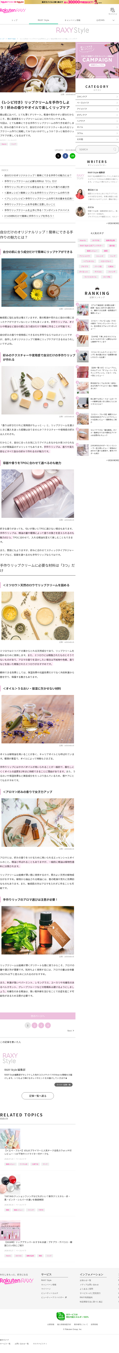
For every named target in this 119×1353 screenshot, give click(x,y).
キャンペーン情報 (73, 20)
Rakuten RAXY (13, 10)
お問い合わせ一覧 (22, 1344)
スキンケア (82, 96)
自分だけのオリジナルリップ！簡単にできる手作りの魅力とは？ (38, 175)
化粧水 (110, 266)
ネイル (80, 127)
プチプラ (84, 266)
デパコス (98, 271)
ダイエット (83, 271)
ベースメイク (12, 140)
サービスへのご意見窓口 (90, 1293)
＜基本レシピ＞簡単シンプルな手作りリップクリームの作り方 (36, 192)
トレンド (99, 256)
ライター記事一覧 (64, 1084)
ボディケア (82, 114)
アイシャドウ (84, 256)
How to (4, 144)
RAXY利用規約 (86, 1297)
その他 (80, 139)
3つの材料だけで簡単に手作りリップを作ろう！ (29, 216)
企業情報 (50, 1324)
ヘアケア (81, 120)
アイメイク (82, 108)
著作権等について (81, 1324)
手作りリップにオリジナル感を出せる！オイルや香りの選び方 (36, 187)
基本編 (112, 245)
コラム (80, 133)
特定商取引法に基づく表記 (91, 1302)
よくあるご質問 (86, 1289)
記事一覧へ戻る (37, 1096)
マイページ (46, 1289)
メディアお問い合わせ (89, 1285)
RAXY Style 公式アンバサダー (91, 245)
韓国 (7, 1210)
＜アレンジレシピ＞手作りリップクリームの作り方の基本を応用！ (39, 198)
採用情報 (94, 1324)
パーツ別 (98, 266)
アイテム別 (23, 1164)
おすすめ (18, 1256)
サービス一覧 (5, 1344)
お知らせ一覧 (85, 1280)
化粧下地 (35, 1164)
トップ (14, 20)
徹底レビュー (10, 1164)
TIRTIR (41, 1210)
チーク (45, 1164)
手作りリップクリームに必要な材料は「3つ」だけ (30, 181)
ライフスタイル (90, 277)
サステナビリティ (40, 1344)
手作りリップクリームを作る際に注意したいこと (29, 204)
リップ (13, 144)
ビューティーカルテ (49, 1293)
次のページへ (38, 1016)
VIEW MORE (112, 223)
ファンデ (31, 1210)
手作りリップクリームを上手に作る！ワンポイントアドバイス (36, 210)
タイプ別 (106, 277)
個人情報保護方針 (64, 1324)
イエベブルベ (106, 261)
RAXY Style (43, 20)
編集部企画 (30, 1256)
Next (70, 1030)
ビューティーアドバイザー (52, 1297)
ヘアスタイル (88, 261)
